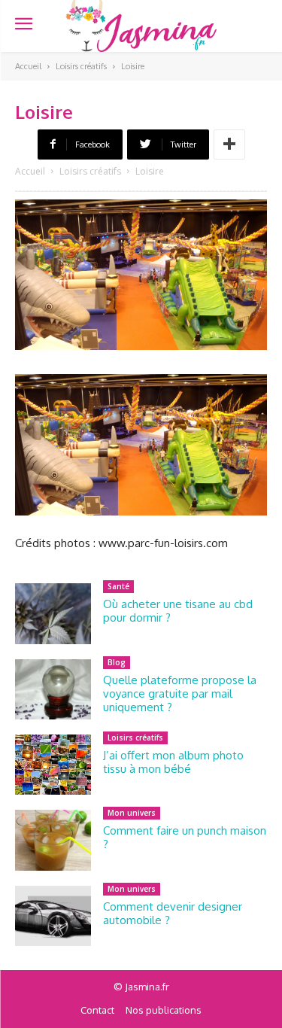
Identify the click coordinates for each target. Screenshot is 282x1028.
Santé (118, 586)
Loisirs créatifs (81, 66)
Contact (97, 1010)
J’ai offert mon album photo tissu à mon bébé (173, 762)
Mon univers (132, 812)
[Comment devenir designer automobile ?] (53, 916)
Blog (117, 662)
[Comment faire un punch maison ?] (53, 840)
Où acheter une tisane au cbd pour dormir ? (178, 611)
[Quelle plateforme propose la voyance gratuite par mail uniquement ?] (53, 689)
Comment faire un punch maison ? (184, 837)
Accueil (28, 66)
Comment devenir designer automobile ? (172, 913)
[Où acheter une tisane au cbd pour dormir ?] (53, 613)
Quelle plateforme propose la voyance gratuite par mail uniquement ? (179, 693)
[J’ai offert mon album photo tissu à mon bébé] (53, 765)
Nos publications (164, 1010)
